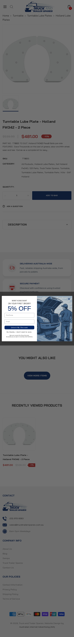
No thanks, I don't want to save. (19, 332)
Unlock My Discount (19, 327)
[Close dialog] (69, 299)
